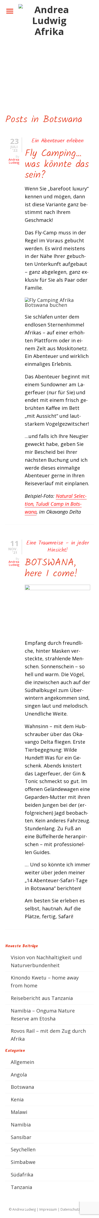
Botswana (22, 1087)
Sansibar (21, 1137)
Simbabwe (23, 1162)
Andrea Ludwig (14, 160)
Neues (12, 42)
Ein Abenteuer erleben (57, 141)
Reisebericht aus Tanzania (42, 998)
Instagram (25, 81)
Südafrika (22, 1174)
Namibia (21, 1124)
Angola (19, 1074)
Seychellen (23, 1149)
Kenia (17, 1099)
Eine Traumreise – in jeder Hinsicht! (57, 547)
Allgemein (22, 1062)
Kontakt (14, 52)
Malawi (19, 1112)
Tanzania (21, 1187)
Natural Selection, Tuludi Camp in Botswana (56, 504)
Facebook (24, 72)
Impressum (48, 1209)
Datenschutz (70, 1209)
